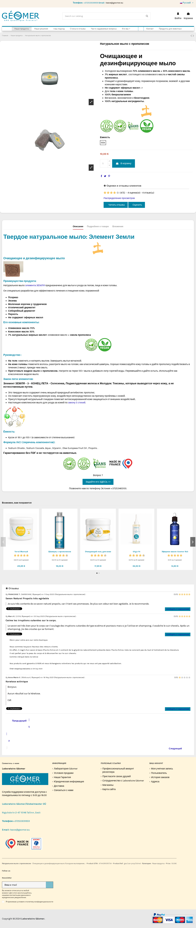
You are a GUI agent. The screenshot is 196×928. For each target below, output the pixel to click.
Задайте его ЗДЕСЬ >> (98, 481)
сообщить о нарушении (177, 609)
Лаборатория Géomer (65, 768)
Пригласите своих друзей (116, 776)
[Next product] (193, 36)
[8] (63, 555)
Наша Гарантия (62, 777)
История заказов (160, 777)
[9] (103, 555)
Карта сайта (109, 789)
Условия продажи (63, 773)
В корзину (126, 163)
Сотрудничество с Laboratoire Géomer (123, 780)
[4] (114, 193)
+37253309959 (90, 2)
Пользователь (159, 773)
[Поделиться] (101, 176)
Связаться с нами (63, 790)
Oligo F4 (136, 551)
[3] (111, 193)
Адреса (155, 781)
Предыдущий (17, 720)
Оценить (137, 204)
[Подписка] (49, 885)
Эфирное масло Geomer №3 (175, 551)
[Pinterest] (109, 176)
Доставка (59, 785)
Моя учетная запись (162, 768)
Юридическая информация (69, 781)
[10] (67, 555)
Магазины (107, 785)
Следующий (177, 748)
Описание (78, 226)
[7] (100, 555)
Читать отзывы (116, 204)
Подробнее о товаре (98, 226)
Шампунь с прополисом (59, 551)
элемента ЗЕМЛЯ (35, 285)
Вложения (117, 226)
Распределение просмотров (119, 198)
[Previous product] (192, 36)
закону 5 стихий (76, 402)
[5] (117, 193)
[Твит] (105, 176)
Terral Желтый (21, 551)
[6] (60, 555)
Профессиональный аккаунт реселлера (118, 770)
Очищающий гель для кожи (98, 551)
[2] (108, 193)
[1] (105, 193)
